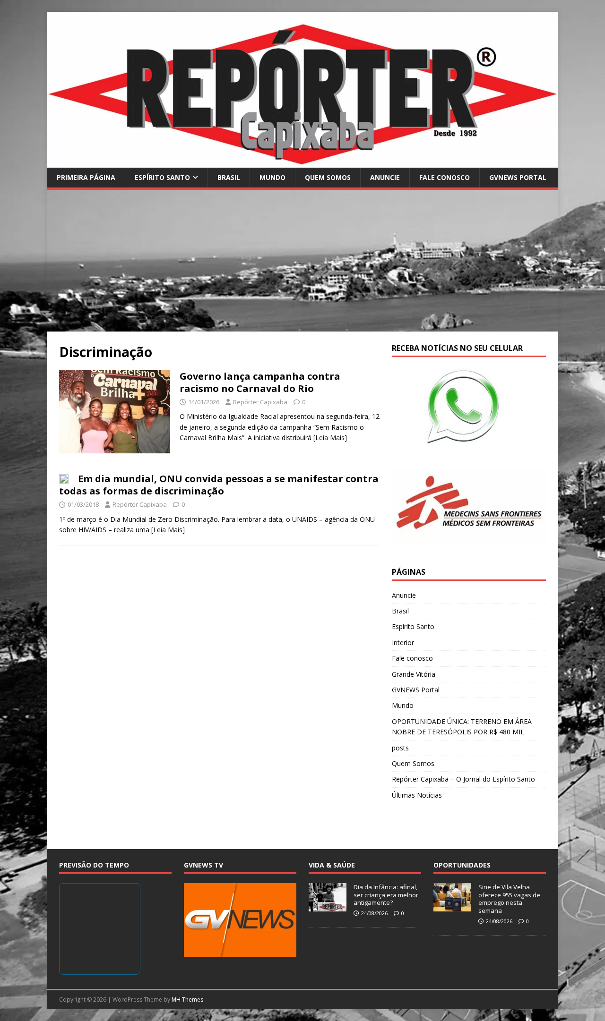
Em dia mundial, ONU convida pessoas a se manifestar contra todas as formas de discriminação (219, 484)
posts (400, 747)
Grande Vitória (413, 674)
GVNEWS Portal (517, 177)
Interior (403, 642)
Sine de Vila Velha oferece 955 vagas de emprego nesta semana (509, 899)
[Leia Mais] (330, 437)
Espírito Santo (162, 177)
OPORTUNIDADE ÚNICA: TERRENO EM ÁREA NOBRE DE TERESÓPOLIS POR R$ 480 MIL (462, 726)
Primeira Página (86, 177)
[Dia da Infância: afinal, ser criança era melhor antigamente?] (327, 906)
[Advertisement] (302, 261)
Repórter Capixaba (260, 402)
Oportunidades (462, 864)
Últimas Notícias (417, 795)
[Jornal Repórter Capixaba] (302, 161)
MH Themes (187, 999)
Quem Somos (328, 177)
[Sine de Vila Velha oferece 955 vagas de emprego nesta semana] (452, 906)
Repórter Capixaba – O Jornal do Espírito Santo (463, 778)
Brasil (228, 177)
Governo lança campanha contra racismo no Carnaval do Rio (260, 382)
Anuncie (385, 177)
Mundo (272, 177)
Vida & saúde (332, 864)
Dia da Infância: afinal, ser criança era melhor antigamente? (386, 895)
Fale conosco (444, 177)
